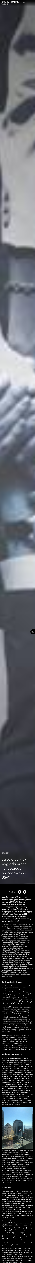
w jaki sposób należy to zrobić (17, 1244)
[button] (23, 2)
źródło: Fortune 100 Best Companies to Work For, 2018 (16, 976)
